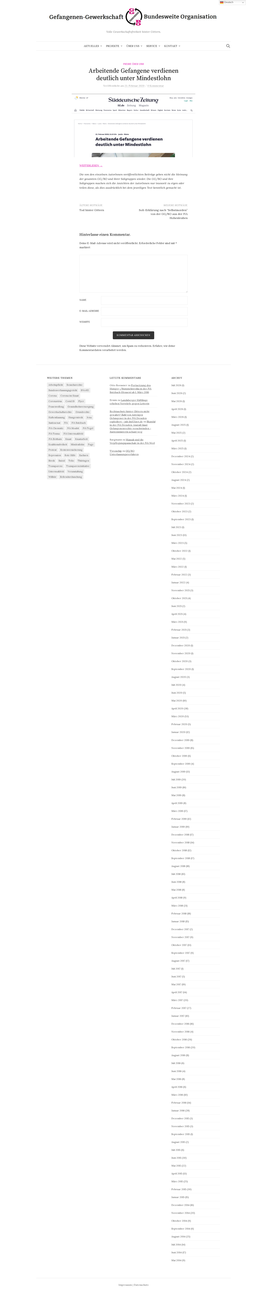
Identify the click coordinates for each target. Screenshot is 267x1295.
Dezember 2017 (180, 929)
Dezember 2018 (180, 834)
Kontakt (170, 46)
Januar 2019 (178, 826)
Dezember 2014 (180, 1205)
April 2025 (177, 440)
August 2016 (178, 1055)
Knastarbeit (81, 439)
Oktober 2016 (179, 1039)
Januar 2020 (178, 732)
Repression (55, 455)
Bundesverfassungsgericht (63, 390)
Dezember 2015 (180, 1118)
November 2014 (180, 1212)
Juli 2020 (176, 684)
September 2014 (180, 1228)
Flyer (81, 401)
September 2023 (181, 519)
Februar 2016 (178, 1102)
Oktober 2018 (179, 850)
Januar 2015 (177, 1197)
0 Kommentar (155, 85)
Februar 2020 (179, 724)
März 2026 (177, 416)
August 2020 (178, 676)
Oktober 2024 (179, 472)
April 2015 (176, 1173)
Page (90, 444)
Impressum (125, 1284)
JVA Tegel (88, 428)
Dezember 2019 (180, 740)
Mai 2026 (176, 401)
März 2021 (177, 621)
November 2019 (180, 747)
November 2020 (180, 653)
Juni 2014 (176, 1252)
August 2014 (178, 1236)
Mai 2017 (176, 984)
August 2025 (178, 424)
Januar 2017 (177, 1015)
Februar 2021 (178, 629)
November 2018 (180, 842)
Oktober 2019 (179, 755)
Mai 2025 (176, 432)
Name (82, 300)
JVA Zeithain (55, 439)
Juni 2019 (176, 787)
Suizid (62, 460)
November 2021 (180, 590)
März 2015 (177, 1181)
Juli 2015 (175, 1149)
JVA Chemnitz (56, 428)
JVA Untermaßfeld (73, 433)
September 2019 (180, 763)
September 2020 (181, 669)
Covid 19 (70, 401)
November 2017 (180, 937)
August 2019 (178, 771)
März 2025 (177, 448)
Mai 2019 (176, 795)
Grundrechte (83, 412)
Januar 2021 (178, 637)
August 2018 (178, 866)
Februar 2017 (178, 1008)
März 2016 (177, 1094)
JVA (66, 422)
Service (151, 46)
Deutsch (228, 2)
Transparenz (56, 466)
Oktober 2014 (179, 1220)
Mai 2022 (176, 558)
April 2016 (176, 1086)
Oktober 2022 (179, 550)
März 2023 (177, 542)
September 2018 (180, 858)
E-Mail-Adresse (89, 311)
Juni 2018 (176, 881)
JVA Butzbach (78, 422)
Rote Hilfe (70, 455)
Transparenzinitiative (77, 466)
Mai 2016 (176, 1079)
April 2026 (177, 409)
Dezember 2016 (180, 1023)
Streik (52, 460)
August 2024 (178, 479)
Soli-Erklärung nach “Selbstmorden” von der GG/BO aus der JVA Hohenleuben (163, 214)
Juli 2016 (176, 1063)
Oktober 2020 (179, 661)
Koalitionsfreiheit (58, 444)
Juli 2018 (176, 873)
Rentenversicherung (71, 449)
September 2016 (180, 1047)
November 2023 (180, 503)
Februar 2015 (178, 1189)
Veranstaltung (75, 471)
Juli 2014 (176, 1244)
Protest (53, 449)
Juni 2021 (176, 606)
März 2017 (177, 1000)
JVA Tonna (54, 433)
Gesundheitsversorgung (80, 406)
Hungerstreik (75, 417)
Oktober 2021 (179, 598)
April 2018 (176, 897)
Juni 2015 (176, 1157)
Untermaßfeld (56, 471)
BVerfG (85, 390)
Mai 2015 (176, 1165)
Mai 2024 (176, 487)
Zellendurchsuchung (71, 476)
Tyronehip (116, 450)
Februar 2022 (179, 574)
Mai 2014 (176, 1260)
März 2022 (177, 566)
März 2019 (177, 810)
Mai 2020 (176, 700)
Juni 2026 (176, 393)
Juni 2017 (176, 976)
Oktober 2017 (179, 945)
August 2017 (178, 960)
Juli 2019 (176, 779)
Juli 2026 (176, 385)
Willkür (52, 476)
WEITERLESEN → (91, 165)
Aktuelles (91, 46)
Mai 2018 (176, 889)
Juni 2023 (176, 535)
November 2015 (180, 1126)
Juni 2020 (176, 692)
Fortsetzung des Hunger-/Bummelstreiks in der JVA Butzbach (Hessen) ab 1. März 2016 (130, 389)
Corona (53, 395)
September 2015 (180, 1134)
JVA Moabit (73, 428)
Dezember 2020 (180, 645)
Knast (68, 439)
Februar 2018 (178, 913)
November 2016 (180, 1031)
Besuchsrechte (75, 384)
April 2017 (176, 992)
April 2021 (176, 613)
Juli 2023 (176, 527)
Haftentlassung (57, 417)
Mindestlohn (77, 444)
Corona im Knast (69, 395)
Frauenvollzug (56, 406)
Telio (71, 460)
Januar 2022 (178, 582)
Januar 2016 (178, 1110)
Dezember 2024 (180, 456)
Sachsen (83, 455)
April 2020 (177, 708)
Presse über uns (133, 64)
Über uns (132, 46)
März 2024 (177, 495)
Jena (89, 417)
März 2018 (177, 905)
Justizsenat (54, 422)
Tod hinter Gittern (91, 210)
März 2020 (177, 716)
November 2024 (180, 464)
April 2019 (177, 803)
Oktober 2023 (179, 511)
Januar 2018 (178, 921)
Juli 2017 (175, 968)
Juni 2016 (176, 1071)
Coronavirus (55, 401)
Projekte (112, 46)
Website (84, 322)
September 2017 (180, 952)
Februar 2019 (179, 818)
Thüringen (83, 460)
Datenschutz (141, 1284)
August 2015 (178, 1142)
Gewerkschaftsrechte (60, 412)
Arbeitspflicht (56, 384)
